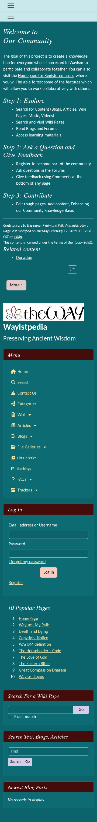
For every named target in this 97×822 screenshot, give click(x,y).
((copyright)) (83, 243)
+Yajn (47, 226)
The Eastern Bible (34, 664)
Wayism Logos (31, 677)
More (15, 285)
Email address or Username (33, 525)
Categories (26, 404)
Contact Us (26, 393)
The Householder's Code (40, 651)
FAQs (21, 479)
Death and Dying (33, 632)
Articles (24, 426)
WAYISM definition (35, 644)
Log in (48, 572)
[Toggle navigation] (10, 5)
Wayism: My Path (34, 625)
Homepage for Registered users (46, 76)
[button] (72, 269)
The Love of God (33, 657)
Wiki (21, 415)
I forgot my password (27, 562)
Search (22, 383)
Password (17, 544)
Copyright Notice (33, 638)
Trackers (24, 490)
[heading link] (89, 36)
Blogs (22, 436)
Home (22, 372)
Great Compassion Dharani (42, 670)
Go (81, 710)
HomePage (28, 619)
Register (16, 583)
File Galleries (28, 447)
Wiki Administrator (72, 226)
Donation (24, 258)
